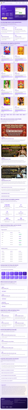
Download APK (4, 18)
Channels (23, 2)
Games (16, 2)
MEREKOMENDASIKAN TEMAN (5, 193)
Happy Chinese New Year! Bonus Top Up (6, 187)
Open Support (3, 306)
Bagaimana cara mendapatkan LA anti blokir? (7, 370)
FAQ (26, 2)
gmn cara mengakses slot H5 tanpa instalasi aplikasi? (8, 375)
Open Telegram (4, 291)
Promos (20, 2)
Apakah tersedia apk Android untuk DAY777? (7, 372)
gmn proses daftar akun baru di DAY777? (6, 380)
